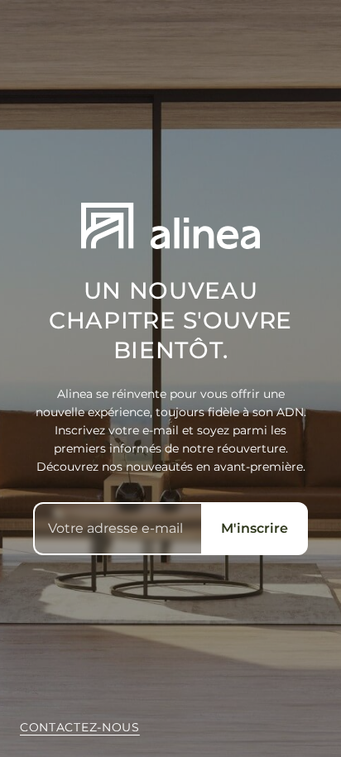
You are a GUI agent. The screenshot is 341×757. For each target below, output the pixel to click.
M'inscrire (254, 528)
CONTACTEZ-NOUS (80, 727)
